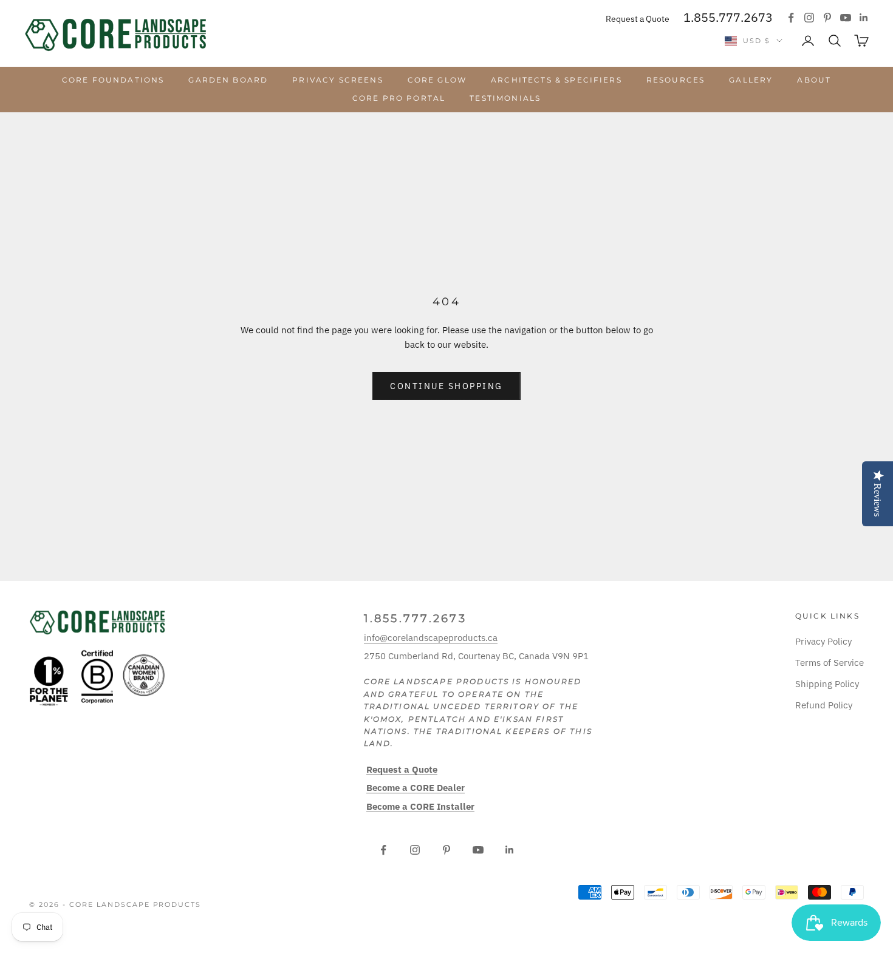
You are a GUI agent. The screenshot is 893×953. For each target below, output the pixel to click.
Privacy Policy (823, 641)
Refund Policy (823, 705)
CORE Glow (437, 79)
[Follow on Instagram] (809, 18)
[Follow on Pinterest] (827, 18)
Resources (675, 79)
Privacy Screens (337, 79)
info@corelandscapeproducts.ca (431, 637)
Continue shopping (446, 386)
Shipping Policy (827, 684)
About (814, 79)
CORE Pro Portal (398, 98)
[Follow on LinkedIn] (864, 18)
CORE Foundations (113, 79)
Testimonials (505, 98)
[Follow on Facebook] (791, 18)
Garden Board (228, 79)
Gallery (751, 79)
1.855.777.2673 (728, 17)
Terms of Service (829, 662)
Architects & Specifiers (556, 79)
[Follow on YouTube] (846, 18)
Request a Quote (637, 18)
